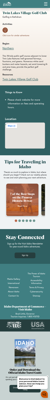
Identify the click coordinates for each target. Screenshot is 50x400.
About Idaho (13, 291)
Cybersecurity (36, 291)
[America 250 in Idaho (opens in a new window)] (14, 325)
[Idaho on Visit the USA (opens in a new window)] (37, 325)
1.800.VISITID (33, 316)
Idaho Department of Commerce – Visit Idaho (25, 308)
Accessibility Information (36, 281)
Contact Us (13, 295)
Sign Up (25, 255)
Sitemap (36, 295)
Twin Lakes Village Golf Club (20, 79)
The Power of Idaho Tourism (36, 275)
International (14, 283)
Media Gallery (13, 279)
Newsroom (13, 287)
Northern (8, 48)
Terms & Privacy (36, 287)
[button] (16, 220)
